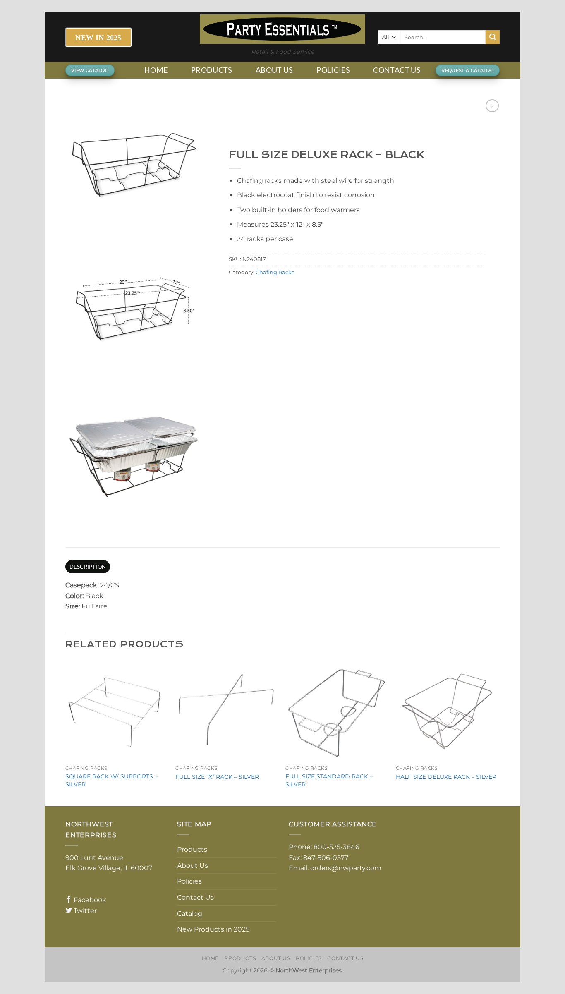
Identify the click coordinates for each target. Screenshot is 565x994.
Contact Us (397, 70)
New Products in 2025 (213, 929)
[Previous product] (492, 105)
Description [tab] (87, 566)
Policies (333, 70)
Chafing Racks (275, 272)
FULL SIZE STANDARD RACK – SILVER (329, 780)
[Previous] (66, 732)
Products (211, 70)
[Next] (497, 732)
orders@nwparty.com (345, 868)
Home (156, 70)
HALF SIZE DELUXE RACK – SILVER (446, 777)
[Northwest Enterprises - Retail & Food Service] (282, 29)
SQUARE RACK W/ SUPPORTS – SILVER (111, 780)
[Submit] (493, 37)
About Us (274, 70)
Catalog (189, 913)
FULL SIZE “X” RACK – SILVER (217, 777)
